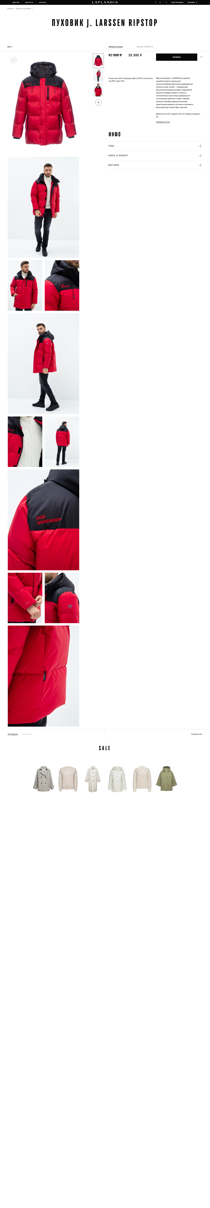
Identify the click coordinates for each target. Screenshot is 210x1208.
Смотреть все (196, 734)
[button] (98, 60)
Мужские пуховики (23, 9)
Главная (10, 9)
